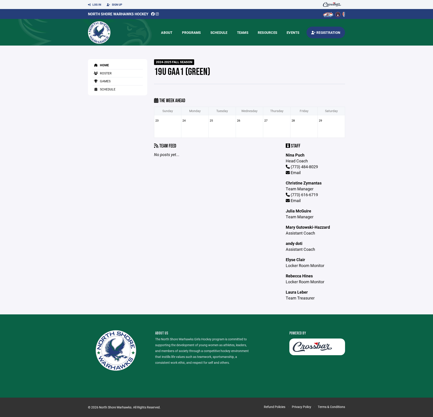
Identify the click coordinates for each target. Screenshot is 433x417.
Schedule (219, 32)
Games (105, 81)
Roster (105, 73)
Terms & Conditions (331, 407)
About (166, 32)
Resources (267, 32)
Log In (96, 4)
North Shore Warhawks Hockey (118, 14)
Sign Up (116, 4)
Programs (191, 32)
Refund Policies (274, 407)
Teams (242, 32)
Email (295, 172)
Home (104, 65)
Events (293, 32)
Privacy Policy (301, 407)
